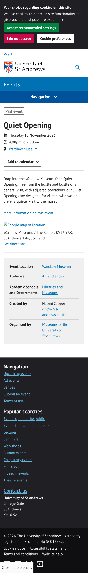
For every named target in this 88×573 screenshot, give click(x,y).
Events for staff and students (27, 425)
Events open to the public (24, 418)
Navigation (41, 97)
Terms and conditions (21, 554)
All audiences (53, 276)
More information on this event (28, 212)
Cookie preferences (55, 38)
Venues (9, 387)
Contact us (15, 490)
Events (12, 84)
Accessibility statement (48, 548)
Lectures (10, 432)
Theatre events (15, 480)
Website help (52, 554)
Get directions (15, 243)
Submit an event (17, 394)
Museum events (16, 473)
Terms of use (14, 400)
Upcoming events (17, 373)
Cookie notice (14, 548)
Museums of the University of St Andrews (55, 330)
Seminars (11, 439)
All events (11, 380)
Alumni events (15, 452)
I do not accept (19, 38)
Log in (8, 53)
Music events (14, 466)
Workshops (12, 445)
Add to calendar (21, 161)
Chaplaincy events (18, 459)
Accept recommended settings (31, 27)
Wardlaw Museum (23, 148)
